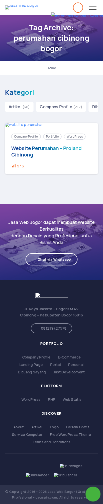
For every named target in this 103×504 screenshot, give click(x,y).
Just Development (69, 372)
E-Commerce (69, 357)
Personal (76, 364)
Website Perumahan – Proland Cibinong (46, 151)
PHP (51, 399)
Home (51, 68)
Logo (54, 427)
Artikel (15, 106)
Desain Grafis (78, 427)
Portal (55, 364)
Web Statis (72, 399)
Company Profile (56, 106)
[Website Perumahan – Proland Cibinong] (51, 125)
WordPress (75, 136)
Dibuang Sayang (32, 372)
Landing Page (31, 364)
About (19, 427)
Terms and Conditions (51, 442)
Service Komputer (27, 434)
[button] (52, 259)
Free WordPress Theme (70, 434)
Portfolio (52, 136)
